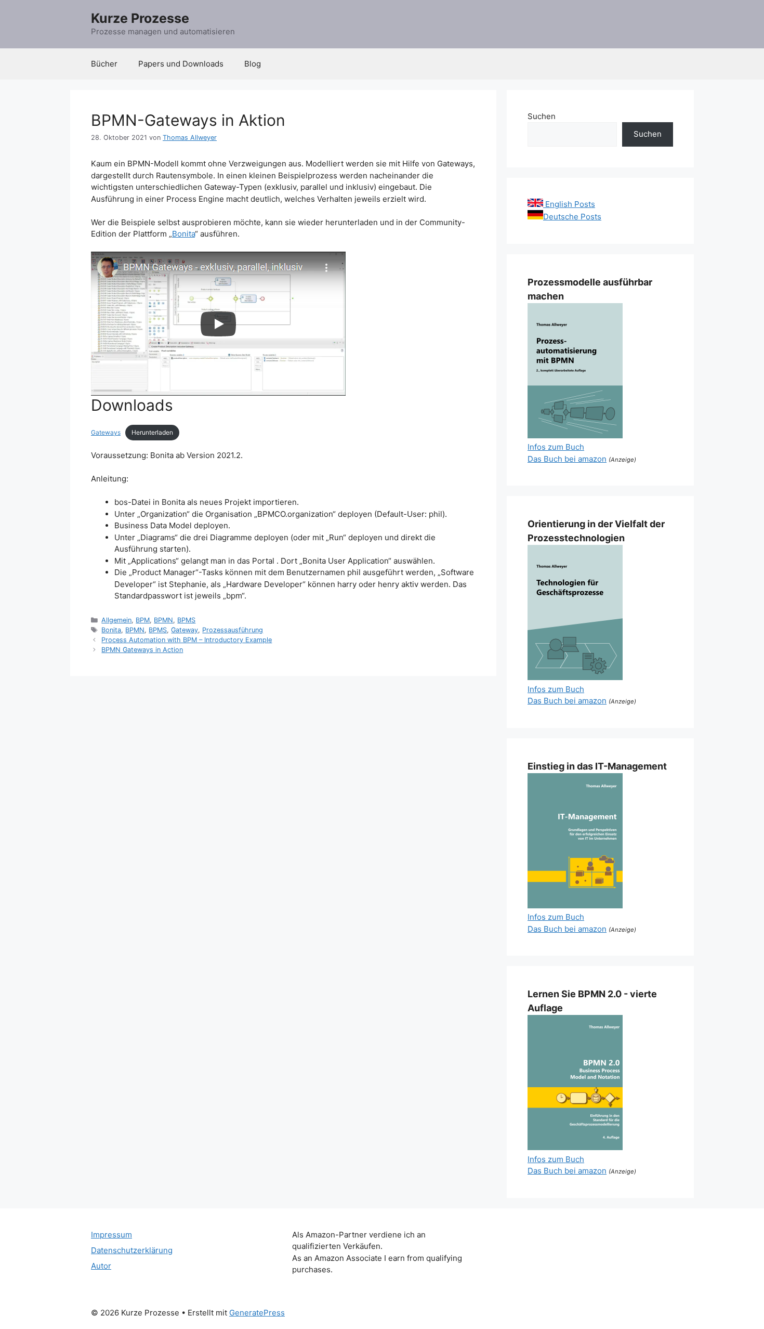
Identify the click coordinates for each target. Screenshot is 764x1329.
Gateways (106, 432)
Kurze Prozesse (140, 18)
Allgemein (116, 620)
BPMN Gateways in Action (142, 650)
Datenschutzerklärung (132, 1250)
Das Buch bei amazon (567, 459)
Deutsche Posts (572, 217)
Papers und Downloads (180, 64)
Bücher (104, 64)
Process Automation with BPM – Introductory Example (186, 640)
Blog (252, 64)
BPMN (163, 620)
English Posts (569, 204)
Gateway (184, 630)
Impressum (111, 1235)
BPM (143, 620)
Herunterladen (152, 432)
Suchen (542, 116)
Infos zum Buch (556, 447)
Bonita (183, 234)
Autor (101, 1266)
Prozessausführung (232, 630)
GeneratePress (257, 1313)
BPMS (186, 620)
